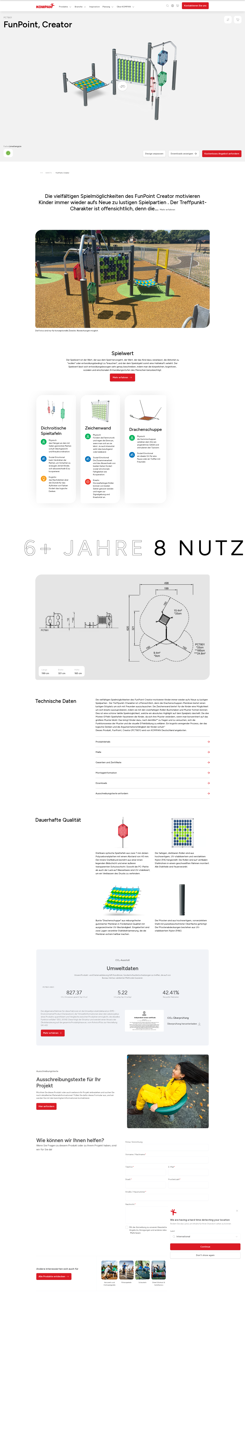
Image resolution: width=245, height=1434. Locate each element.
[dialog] (122, 717)
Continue (205, 1246)
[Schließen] (237, 1210)
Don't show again (205, 1255)
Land (172, 1231)
